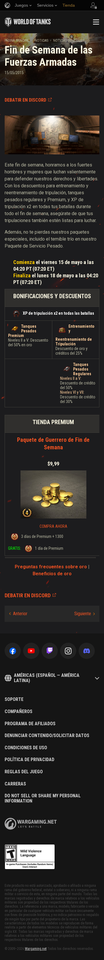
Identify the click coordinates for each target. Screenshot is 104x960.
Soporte (14, 699)
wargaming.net (31, 823)
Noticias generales (68, 41)
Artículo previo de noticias (18, 614)
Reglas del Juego (24, 771)
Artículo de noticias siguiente (84, 614)
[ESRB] (30, 857)
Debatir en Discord (25, 100)
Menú (95, 22)
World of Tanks (28, 22)
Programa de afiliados (30, 723)
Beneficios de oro (52, 573)
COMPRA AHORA (53, 526)
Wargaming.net (36, 949)
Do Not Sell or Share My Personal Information (43, 798)
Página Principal (17, 41)
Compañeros (18, 711)
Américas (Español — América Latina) (46, 678)
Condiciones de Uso (26, 747)
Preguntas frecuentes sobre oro (51, 566)
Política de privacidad (29, 759)
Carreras (15, 784)
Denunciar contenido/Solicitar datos (47, 735)
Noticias (41, 41)
